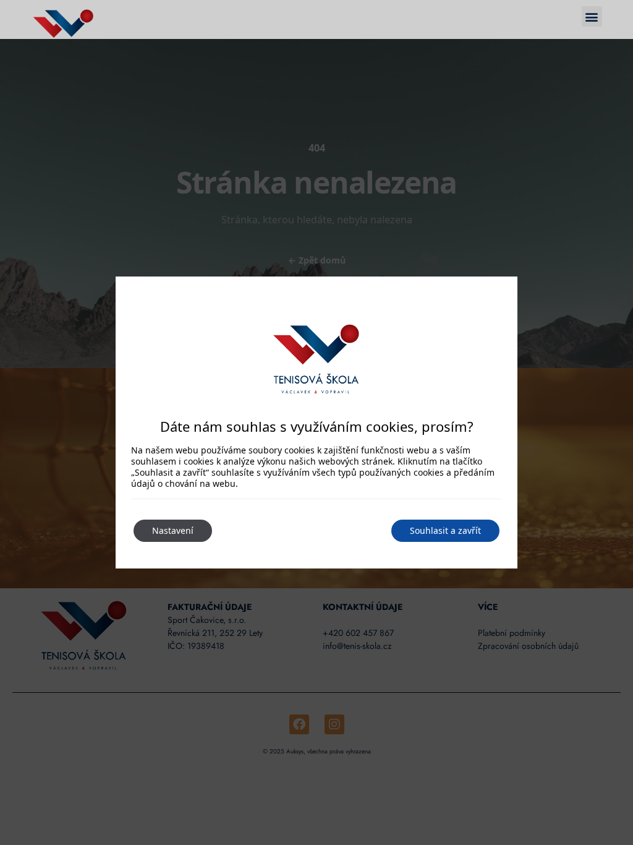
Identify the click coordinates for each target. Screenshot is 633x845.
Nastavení (172, 530)
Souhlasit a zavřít (445, 530)
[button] (592, 16)
